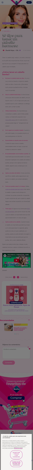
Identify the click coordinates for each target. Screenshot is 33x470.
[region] (16, 452)
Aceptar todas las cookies (16, 455)
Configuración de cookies (16, 463)
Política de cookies (18, 448)
